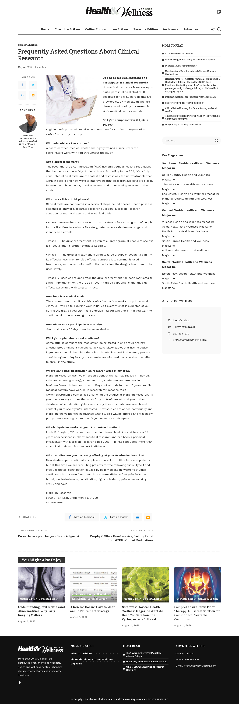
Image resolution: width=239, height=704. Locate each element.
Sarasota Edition (28, 45)
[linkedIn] (137, 517)
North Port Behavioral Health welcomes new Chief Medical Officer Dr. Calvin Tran (28, 141)
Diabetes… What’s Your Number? (181, 66)
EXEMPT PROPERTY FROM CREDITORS (184, 103)
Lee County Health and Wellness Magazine (191, 194)
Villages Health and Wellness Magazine (188, 222)
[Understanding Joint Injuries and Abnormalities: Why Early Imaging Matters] (41, 584)
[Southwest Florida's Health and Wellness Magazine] (119, 12)
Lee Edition (79, 599)
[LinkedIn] (22, 95)
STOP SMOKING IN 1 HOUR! (179, 53)
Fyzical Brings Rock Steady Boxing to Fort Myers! (190, 59)
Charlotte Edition (82, 594)
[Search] (219, 29)
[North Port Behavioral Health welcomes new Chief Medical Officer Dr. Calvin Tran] (28, 123)
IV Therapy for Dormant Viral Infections (146, 661)
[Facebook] (22, 85)
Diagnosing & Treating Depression (183, 124)
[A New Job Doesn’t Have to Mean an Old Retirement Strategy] (93, 584)
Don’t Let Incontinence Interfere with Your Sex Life (190, 97)
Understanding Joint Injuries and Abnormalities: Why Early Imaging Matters (41, 611)
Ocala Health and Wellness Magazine (187, 226)
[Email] (33, 95)
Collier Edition (28, 599)
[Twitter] (33, 85)
